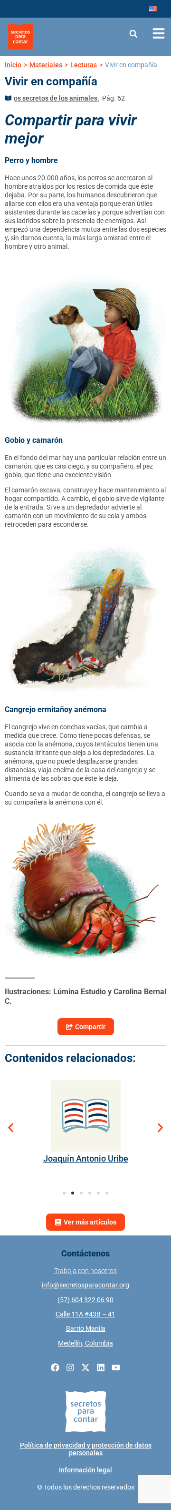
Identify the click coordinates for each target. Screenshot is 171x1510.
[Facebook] (55, 1367)
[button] (133, 33)
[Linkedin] (100, 1367)
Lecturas (83, 65)
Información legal (85, 1470)
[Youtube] (116, 1367)
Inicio (13, 65)
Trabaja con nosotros (85, 1271)
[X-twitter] (85, 1367)
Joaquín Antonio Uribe (85, 1158)
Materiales (45, 65)
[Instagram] (70, 1367)
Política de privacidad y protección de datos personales (86, 1449)
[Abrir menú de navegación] (158, 33)
